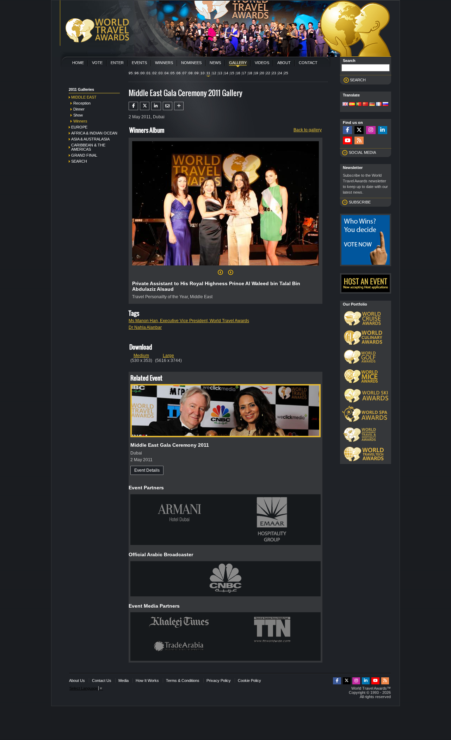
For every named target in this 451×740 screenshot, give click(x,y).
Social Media (362, 152)
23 (274, 73)
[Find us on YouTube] (347, 141)
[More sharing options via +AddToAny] (178, 106)
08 (191, 73)
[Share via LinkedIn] (156, 106)
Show (78, 115)
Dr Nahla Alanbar (145, 327)
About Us (77, 680)
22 (268, 73)
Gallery (238, 63)
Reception (82, 103)
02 (155, 73)
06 (179, 73)
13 (220, 73)
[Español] (352, 104)
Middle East (84, 97)
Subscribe (360, 202)
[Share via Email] (167, 106)
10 (202, 73)
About (284, 63)
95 (131, 73)
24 (280, 73)
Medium (141, 355)
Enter (117, 63)
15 (232, 73)
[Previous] (220, 274)
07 (185, 73)
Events (139, 63)
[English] (345, 104)
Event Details (147, 470)
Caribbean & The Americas (88, 147)
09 (196, 73)
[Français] (379, 104)
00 (143, 73)
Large (168, 355)
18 (250, 73)
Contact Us (101, 680)
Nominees (191, 63)
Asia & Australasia (90, 139)
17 (244, 73)
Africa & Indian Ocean (94, 133)
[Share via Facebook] (133, 106)
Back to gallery (308, 129)
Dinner (79, 109)
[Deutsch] (372, 104)
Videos (262, 63)
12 (214, 73)
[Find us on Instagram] (370, 130)
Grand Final (84, 155)
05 (173, 73)
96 (137, 73)
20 (262, 73)
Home (78, 63)
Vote (97, 63)
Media (123, 680)
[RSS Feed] (359, 141)
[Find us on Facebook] (347, 130)
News (215, 63)
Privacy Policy (218, 680)
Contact (308, 63)
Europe (79, 127)
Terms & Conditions (182, 680)
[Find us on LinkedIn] (382, 130)
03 (161, 73)
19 (256, 73)
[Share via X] (144, 106)
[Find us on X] (359, 130)
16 (238, 73)
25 (286, 73)
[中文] (365, 104)
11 (208, 73)
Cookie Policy (249, 680)
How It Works (147, 680)
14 (226, 73)
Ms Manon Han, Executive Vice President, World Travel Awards (189, 320)
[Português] (359, 104)
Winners (164, 63)
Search (79, 161)
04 (167, 73)
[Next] (225, 267)
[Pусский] (385, 104)
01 (149, 73)
